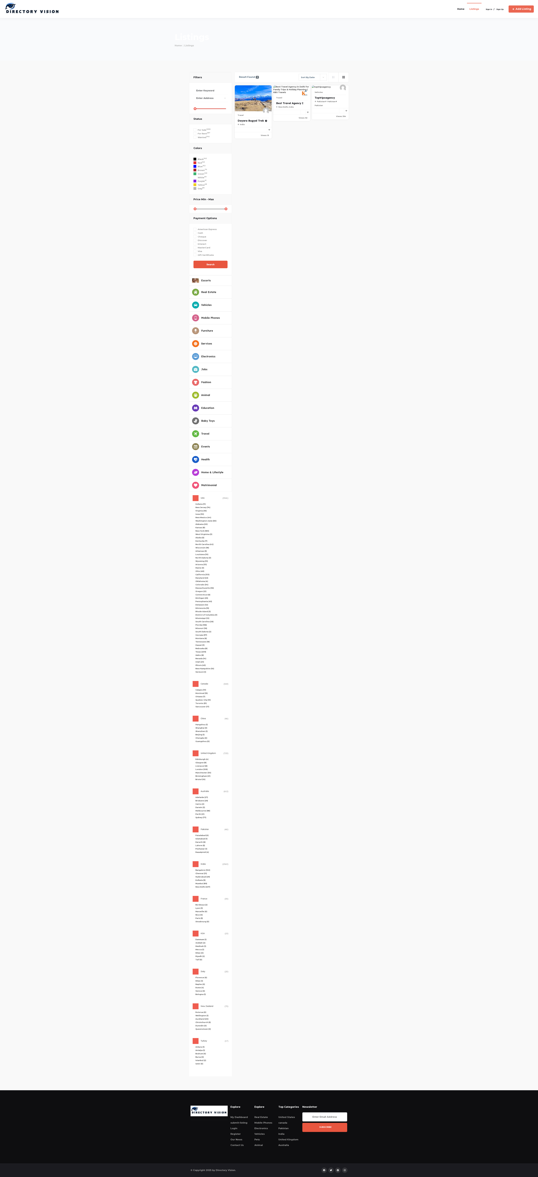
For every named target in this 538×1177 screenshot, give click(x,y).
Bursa (199, 1057)
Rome (199, 988)
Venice (200, 991)
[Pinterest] (338, 1170)
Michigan (201, 598)
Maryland (201, 578)
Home (178, 45)
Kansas (200, 528)
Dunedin (201, 1026)
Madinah (200, 946)
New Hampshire (204, 669)
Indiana (200, 504)
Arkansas (201, 551)
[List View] (333, 77)
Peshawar (201, 849)
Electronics (261, 1128)
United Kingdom (288, 1139)
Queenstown (203, 1029)
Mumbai (201, 883)
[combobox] (313, 77)
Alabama (201, 524)
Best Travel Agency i (289, 103)
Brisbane (201, 801)
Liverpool (201, 766)
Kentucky (201, 541)
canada (282, 1122)
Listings (474, 9)
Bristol (200, 779)
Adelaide (201, 797)
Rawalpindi (202, 852)
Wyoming (201, 561)
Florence (201, 977)
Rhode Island (203, 611)
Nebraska (201, 648)
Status (197, 118)
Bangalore (202, 870)
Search (210, 264)
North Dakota (203, 558)
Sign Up (500, 9)
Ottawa (200, 697)
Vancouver (202, 707)
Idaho (199, 655)
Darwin (200, 807)
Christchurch (203, 1022)
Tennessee (202, 642)
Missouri (201, 628)
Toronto (201, 703)
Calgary (200, 690)
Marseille (201, 911)
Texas (200, 652)
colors (197, 148)
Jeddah (200, 943)
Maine (199, 568)
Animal (258, 1145)
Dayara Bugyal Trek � (252, 120)
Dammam (201, 939)
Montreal (201, 693)
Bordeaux (201, 905)
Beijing (200, 735)
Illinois (200, 665)
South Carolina (204, 622)
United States (286, 1117)
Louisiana (201, 554)
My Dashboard (239, 1117)
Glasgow (201, 763)
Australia (283, 1145)
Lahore (200, 845)
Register (235, 1134)
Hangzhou (201, 725)
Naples (200, 984)
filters (197, 77)
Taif (198, 960)
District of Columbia (206, 615)
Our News (236, 1139)
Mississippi (202, 618)
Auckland (201, 1019)
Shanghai (201, 728)
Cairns (199, 804)
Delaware (201, 605)
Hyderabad (202, 877)
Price (203, 199)
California (202, 575)
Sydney (200, 817)
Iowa (199, 514)
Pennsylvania (203, 601)
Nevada (200, 658)
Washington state (205, 521)
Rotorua (200, 1012)
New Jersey (202, 507)
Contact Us (237, 1145)
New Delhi (202, 887)
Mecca (199, 950)
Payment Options (205, 218)
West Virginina (203, 534)
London (201, 769)
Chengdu (201, 738)
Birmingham (202, 776)
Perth (199, 814)
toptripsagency (325, 97)
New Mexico (203, 517)
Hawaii (200, 645)
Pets (257, 1139)
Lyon (199, 908)
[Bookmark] (269, 129)
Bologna (200, 994)
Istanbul (200, 1060)
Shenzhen (201, 731)
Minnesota (202, 608)
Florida (201, 625)
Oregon (200, 591)
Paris (199, 918)
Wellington (201, 1016)
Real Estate (261, 1117)
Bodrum (200, 1054)
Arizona (201, 564)
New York (202, 531)
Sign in (489, 9)
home (460, 9)
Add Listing (523, 8)
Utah (199, 662)
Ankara (200, 1047)
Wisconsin (202, 548)
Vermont (200, 672)
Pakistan (283, 1128)
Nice (199, 915)
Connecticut (202, 595)
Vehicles (319, 92)
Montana (201, 638)
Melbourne (202, 811)
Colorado (201, 585)
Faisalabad (202, 835)
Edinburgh (201, 759)
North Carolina (204, 544)
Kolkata (200, 880)
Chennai (201, 873)
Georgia (201, 635)
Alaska (199, 538)
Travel (241, 115)
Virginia (201, 511)
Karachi (200, 842)
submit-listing (238, 1122)
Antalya (200, 1050)
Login (233, 1128)
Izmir (199, 1064)
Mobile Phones (263, 1122)
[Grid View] (343, 77)
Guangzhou (202, 741)
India (281, 1134)
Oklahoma (201, 581)
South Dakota (203, 632)
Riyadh (200, 956)
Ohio (199, 571)
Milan (199, 953)
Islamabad (201, 839)
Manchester (203, 773)
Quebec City (203, 700)
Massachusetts (204, 588)
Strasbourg (202, 922)
